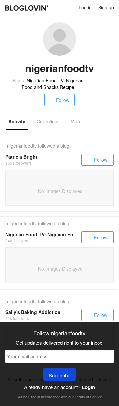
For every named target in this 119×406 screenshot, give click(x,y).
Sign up (106, 7)
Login (88, 387)
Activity (16, 121)
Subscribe (59, 375)
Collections (48, 121)
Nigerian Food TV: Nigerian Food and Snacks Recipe (53, 83)
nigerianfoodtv (22, 145)
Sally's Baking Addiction (32, 312)
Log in (85, 7)
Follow (62, 100)
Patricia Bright (21, 156)
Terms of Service (88, 396)
